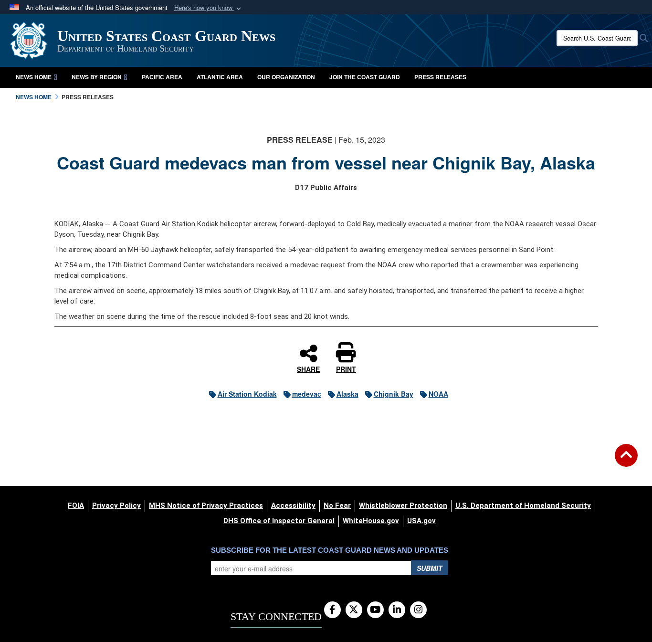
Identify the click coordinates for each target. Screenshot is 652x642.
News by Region (97, 77)
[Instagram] (418, 610)
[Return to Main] (626, 461)
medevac (306, 394)
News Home (34, 77)
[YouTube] (375, 610)
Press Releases (440, 77)
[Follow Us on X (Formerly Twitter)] (354, 610)
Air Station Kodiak (247, 394)
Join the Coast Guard (364, 77)
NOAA (438, 394)
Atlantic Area (220, 77)
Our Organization (286, 77)
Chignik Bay (393, 394)
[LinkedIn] (397, 610)
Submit (429, 568)
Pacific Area (162, 77)
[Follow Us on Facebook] (332, 610)
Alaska (347, 394)
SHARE (308, 368)
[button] (208, 8)
